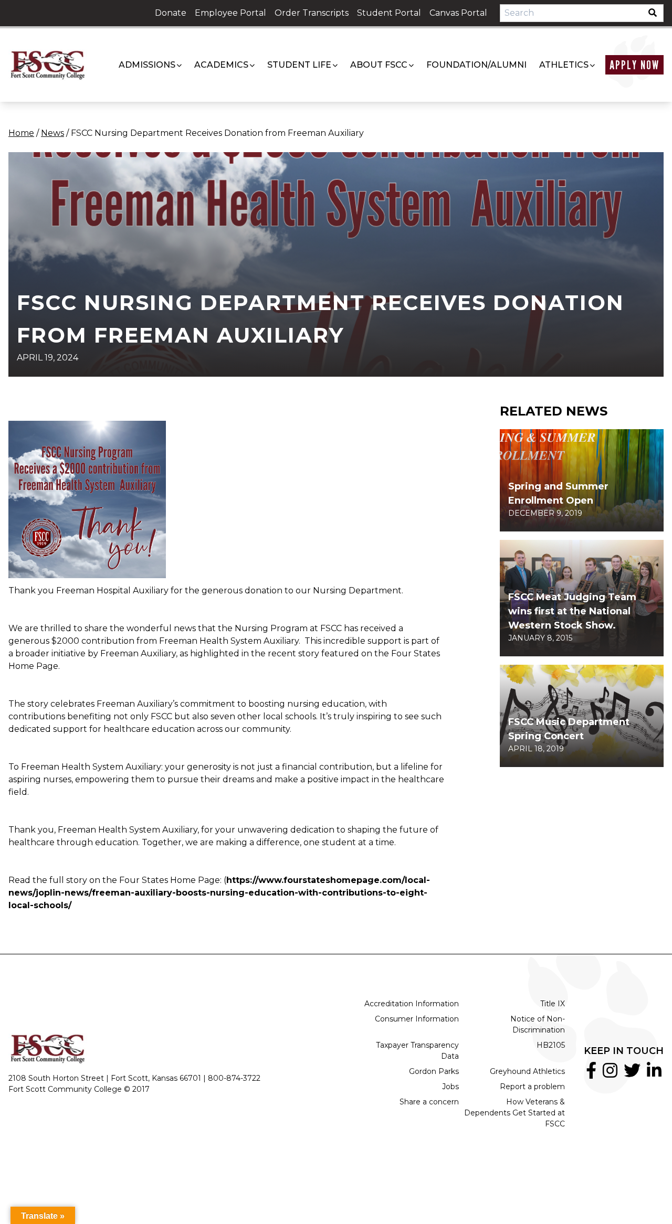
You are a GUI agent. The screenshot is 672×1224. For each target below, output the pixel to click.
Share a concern (429, 1101)
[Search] (655, 13)
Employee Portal (230, 13)
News (52, 133)
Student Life (299, 65)
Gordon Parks (434, 1071)
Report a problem (532, 1086)
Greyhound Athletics (527, 1071)
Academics (221, 65)
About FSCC (378, 65)
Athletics (564, 65)
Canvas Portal (458, 13)
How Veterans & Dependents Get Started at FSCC (514, 1113)
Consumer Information (417, 1019)
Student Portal (389, 13)
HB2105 (551, 1045)
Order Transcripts (312, 13)
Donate (170, 13)
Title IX (552, 1003)
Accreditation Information (411, 1003)
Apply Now (634, 64)
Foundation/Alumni (476, 65)
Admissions (147, 65)
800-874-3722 (234, 1078)
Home (21, 133)
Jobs (450, 1086)
